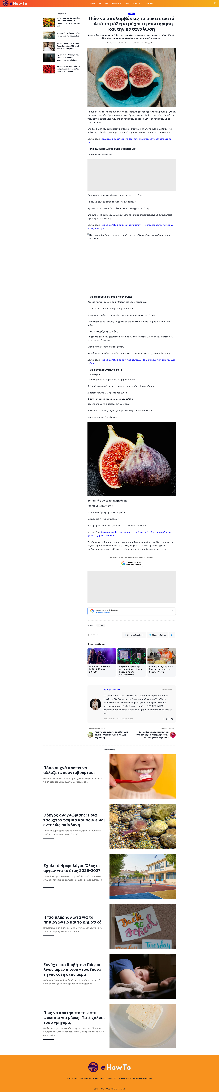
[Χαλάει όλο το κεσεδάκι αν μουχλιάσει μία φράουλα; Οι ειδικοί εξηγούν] (49, 69)
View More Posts (167, 689)
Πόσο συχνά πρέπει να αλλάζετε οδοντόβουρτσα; (69, 770)
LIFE (131, 13)
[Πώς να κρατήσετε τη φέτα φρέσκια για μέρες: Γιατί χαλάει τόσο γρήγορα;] (143, 1026)
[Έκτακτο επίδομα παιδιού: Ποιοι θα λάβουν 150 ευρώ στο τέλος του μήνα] (49, 46)
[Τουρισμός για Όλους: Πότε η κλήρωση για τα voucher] (49, 35)
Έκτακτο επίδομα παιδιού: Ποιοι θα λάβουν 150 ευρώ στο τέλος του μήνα (68, 46)
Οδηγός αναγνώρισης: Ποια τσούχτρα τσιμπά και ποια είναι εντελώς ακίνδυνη (74, 820)
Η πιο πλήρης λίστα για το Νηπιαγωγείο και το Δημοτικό (72, 919)
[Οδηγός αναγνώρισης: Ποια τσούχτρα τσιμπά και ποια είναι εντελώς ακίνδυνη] (143, 826)
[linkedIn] (172, 635)
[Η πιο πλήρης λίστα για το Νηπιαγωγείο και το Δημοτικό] (143, 926)
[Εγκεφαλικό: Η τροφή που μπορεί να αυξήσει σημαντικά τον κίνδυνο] (49, 58)
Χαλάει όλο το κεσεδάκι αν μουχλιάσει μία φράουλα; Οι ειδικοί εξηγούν (68, 68)
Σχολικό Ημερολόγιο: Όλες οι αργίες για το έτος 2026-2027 (71, 868)
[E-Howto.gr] (15, 3)
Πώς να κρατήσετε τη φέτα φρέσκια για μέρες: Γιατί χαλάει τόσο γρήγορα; (74, 1017)
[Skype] (172, 719)
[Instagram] (166, 719)
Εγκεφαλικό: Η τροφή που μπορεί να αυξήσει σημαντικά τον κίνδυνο (68, 57)
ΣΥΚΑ (101, 625)
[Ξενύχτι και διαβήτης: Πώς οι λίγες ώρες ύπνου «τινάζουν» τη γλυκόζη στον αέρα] (143, 976)
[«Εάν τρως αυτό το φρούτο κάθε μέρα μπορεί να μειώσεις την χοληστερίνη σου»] (49, 22)
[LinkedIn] (169, 719)
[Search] (215, 3)
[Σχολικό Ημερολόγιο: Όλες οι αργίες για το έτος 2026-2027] (143, 876)
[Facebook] (163, 719)
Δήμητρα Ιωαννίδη (151, 43)
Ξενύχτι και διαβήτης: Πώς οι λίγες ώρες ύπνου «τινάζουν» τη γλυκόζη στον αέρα (72, 969)
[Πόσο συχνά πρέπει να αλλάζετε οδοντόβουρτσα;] (143, 776)
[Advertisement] (131, 175)
